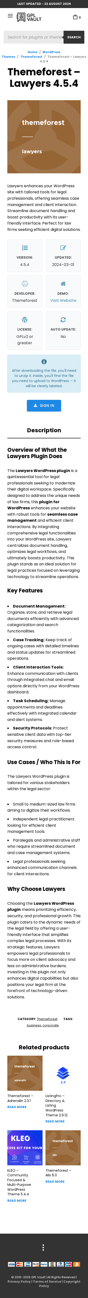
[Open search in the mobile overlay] (44, 37)
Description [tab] (44, 430)
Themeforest (31, 57)
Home (32, 52)
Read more (16, 1107)
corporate (51, 1025)
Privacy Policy (19, 1281)
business (34, 1025)
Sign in (47, 405)
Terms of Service (47, 1281)
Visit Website (63, 300)
